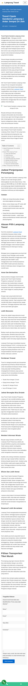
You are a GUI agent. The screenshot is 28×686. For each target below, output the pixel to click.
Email (5, 616)
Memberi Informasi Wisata (12, 160)
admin (6, 26)
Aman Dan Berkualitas (11, 153)
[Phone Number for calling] (7, 684)
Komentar (6, 629)
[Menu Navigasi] (25, 2)
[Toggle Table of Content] (18, 146)
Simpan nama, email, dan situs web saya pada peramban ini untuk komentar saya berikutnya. (14, 655)
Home (3, 9)
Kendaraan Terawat (10, 157)
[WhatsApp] (21, 684)
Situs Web (5, 623)
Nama (5, 609)
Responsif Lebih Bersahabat (12, 163)
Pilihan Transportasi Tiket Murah (11, 165)
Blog (8, 9)
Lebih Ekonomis (9, 155)
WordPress (21, 681)
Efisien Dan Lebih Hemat (11, 162)
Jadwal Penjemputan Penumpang (11, 148)
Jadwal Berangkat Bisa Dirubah (13, 158)
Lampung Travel (18, 89)
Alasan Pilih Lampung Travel (10, 151)
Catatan (7, 150)
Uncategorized (12, 26)
